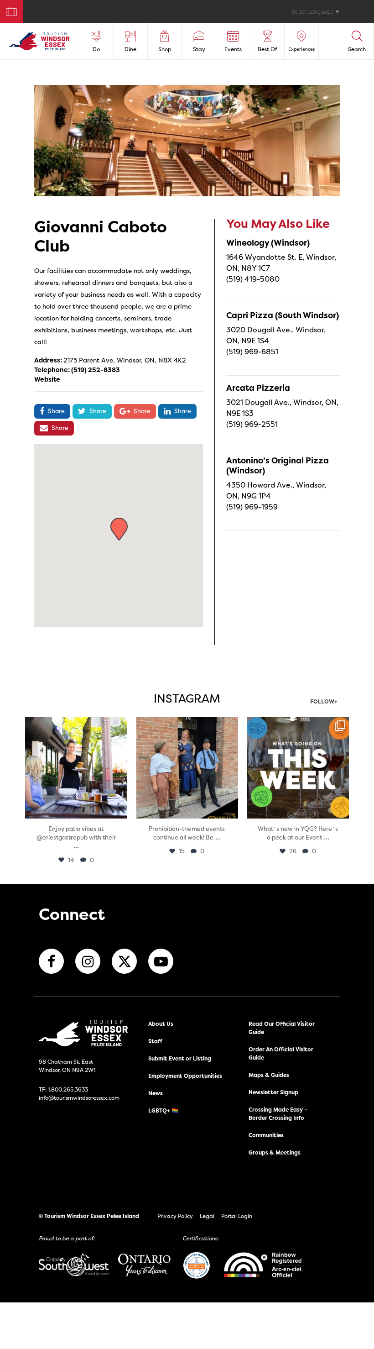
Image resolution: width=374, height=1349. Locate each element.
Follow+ (324, 702)
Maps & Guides (269, 1075)
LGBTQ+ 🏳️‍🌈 (163, 1110)
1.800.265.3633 (68, 1089)
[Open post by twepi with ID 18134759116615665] (187, 768)
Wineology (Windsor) (268, 242)
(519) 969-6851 (252, 351)
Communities (266, 1135)
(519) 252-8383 (95, 369)
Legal (207, 1216)
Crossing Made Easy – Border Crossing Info (278, 1114)
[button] (119, 529)
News (155, 1093)
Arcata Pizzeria (258, 388)
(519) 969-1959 (252, 507)
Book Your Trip (7, 9)
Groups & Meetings (275, 1152)
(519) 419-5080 (253, 279)
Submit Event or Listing (179, 1058)
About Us (160, 1024)
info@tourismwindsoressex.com (79, 1098)
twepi (75, 724)
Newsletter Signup (273, 1092)
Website (47, 379)
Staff (155, 1041)
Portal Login (236, 1216)
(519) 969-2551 (252, 424)
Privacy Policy (175, 1216)
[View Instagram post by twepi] (118, 810)
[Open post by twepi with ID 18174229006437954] (298, 768)
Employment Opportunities (185, 1076)
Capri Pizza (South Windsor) (282, 315)
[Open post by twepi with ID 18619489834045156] (76, 768)
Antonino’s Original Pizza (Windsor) (277, 465)
